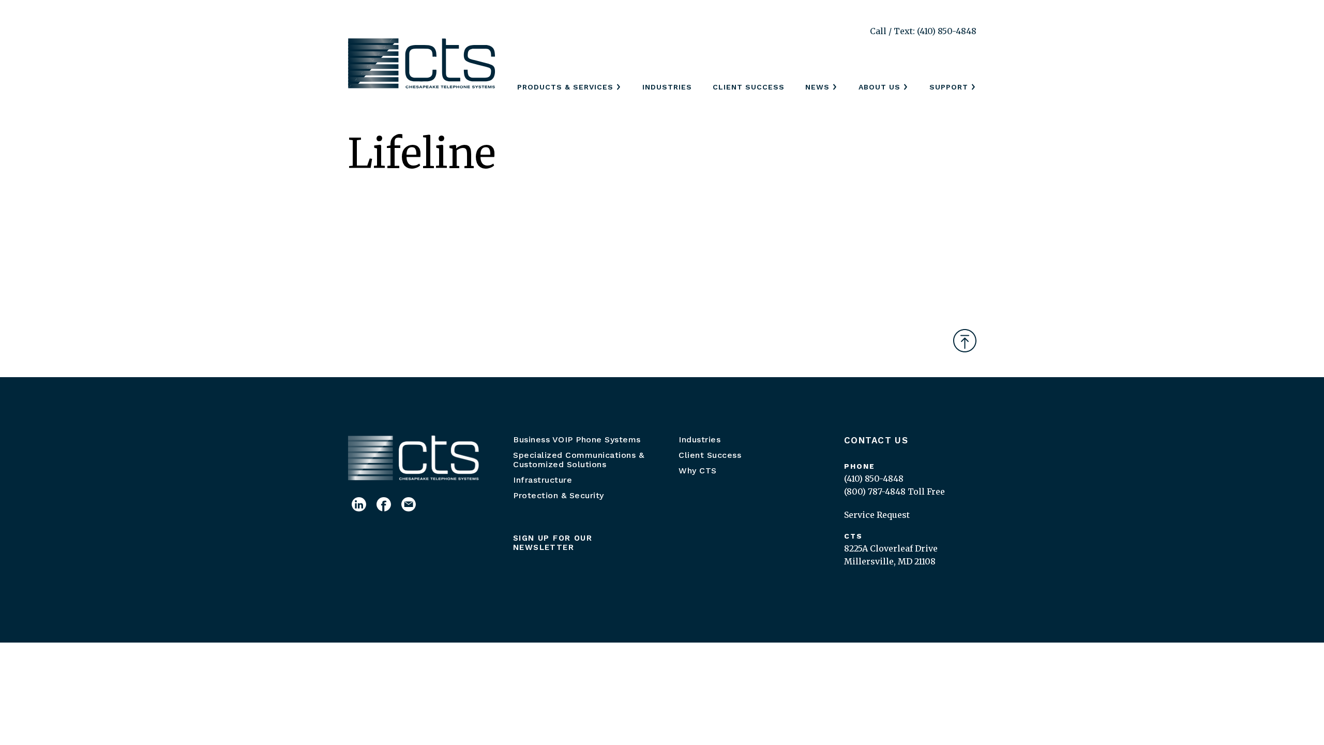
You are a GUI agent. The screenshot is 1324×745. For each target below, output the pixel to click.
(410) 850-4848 (874, 478)
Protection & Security (558, 495)
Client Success (749, 87)
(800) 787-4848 (875, 491)
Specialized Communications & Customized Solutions (578, 459)
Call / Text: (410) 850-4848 (923, 31)
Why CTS (698, 470)
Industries (667, 87)
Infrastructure (542, 480)
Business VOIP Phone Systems (577, 439)
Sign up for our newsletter (552, 542)
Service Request (877, 515)
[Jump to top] (964, 340)
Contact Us (876, 440)
